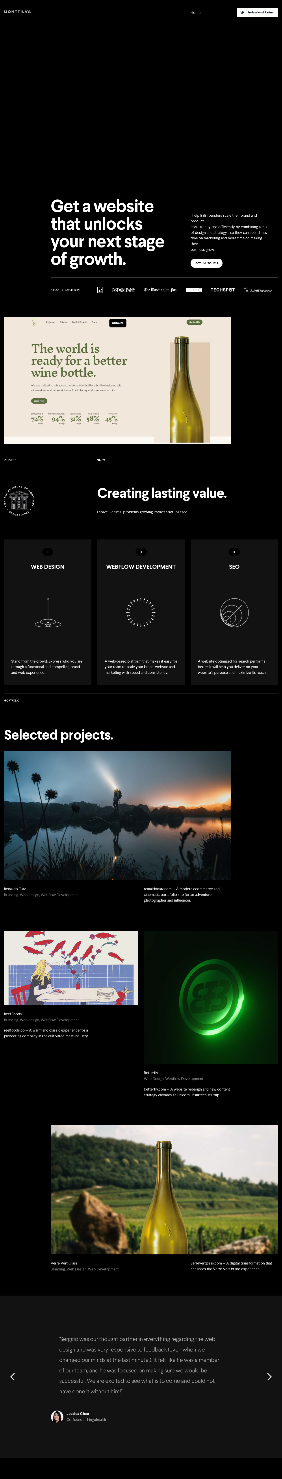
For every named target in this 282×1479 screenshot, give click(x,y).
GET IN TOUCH (206, 263)
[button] (13, 1377)
